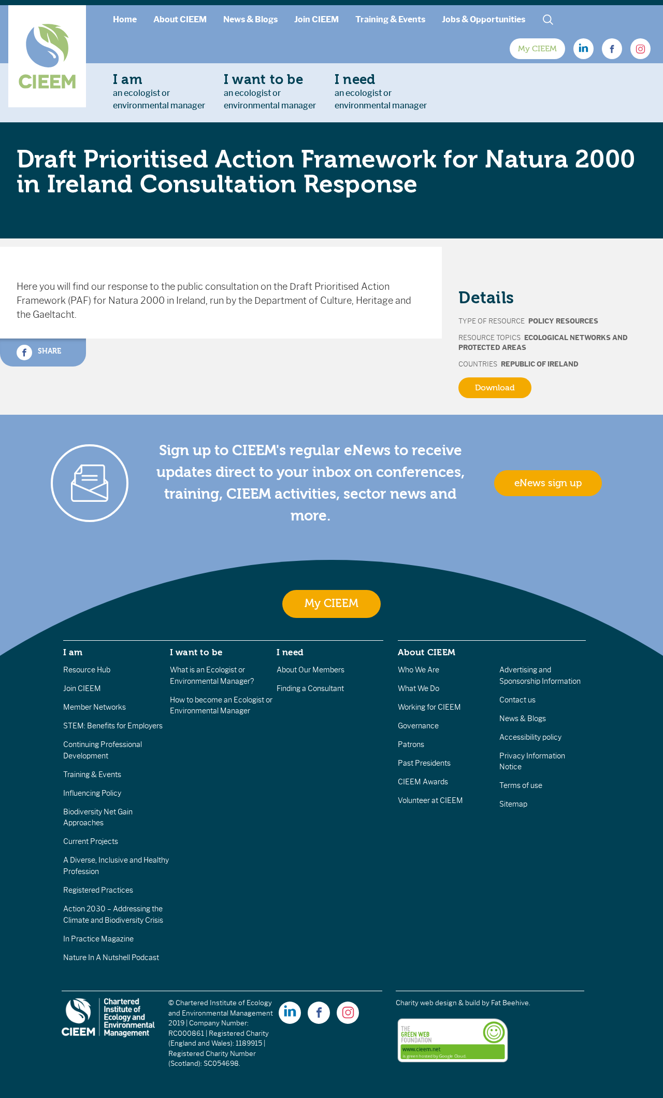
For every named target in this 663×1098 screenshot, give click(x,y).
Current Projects (90, 841)
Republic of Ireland (540, 364)
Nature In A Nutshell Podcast (111, 957)
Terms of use (520, 785)
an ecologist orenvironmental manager (159, 91)
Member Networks (94, 707)
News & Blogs (250, 19)
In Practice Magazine (98, 939)
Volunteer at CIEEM (430, 800)
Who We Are (418, 669)
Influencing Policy (92, 793)
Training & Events (390, 19)
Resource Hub (86, 669)
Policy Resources (563, 321)
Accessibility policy (530, 737)
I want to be (196, 652)
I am (73, 652)
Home (125, 19)
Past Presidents (424, 763)
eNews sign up (548, 483)
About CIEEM (180, 19)
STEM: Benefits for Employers (113, 725)
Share (48, 350)
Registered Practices (98, 890)
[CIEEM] (47, 56)
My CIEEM (537, 48)
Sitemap (513, 804)
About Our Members (310, 669)
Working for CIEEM (429, 707)
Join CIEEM (316, 19)
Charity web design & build (438, 1003)
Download (495, 387)
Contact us (517, 700)
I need (290, 652)
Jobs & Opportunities (483, 19)
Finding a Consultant (310, 688)
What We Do (418, 688)
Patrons (411, 744)
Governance (418, 725)
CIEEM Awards (423, 781)
